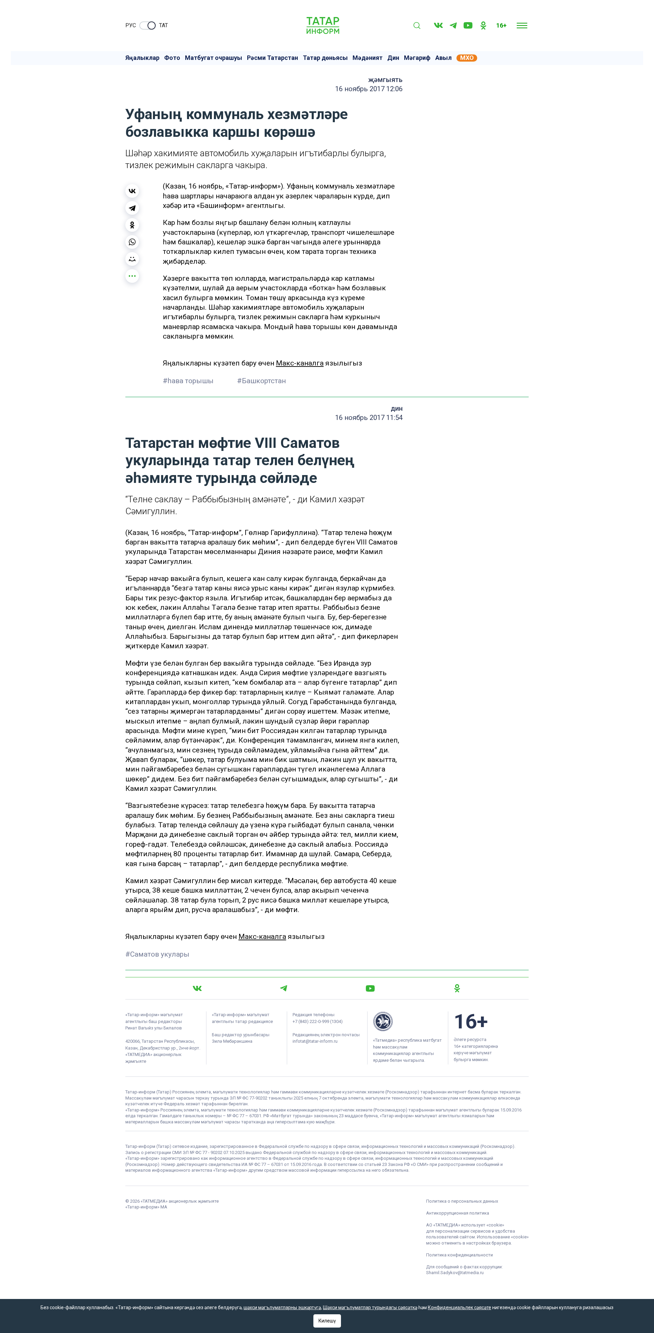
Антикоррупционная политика (457, 1213)
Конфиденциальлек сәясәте (459, 1307)
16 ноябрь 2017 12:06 (369, 89)
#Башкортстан (261, 381)
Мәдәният (368, 57)
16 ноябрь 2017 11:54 (369, 417)
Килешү (327, 1320)
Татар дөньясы (325, 57)
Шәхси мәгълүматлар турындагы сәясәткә (370, 1307)
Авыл (443, 57)
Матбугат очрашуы (213, 57)
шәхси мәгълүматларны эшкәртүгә (282, 1307)
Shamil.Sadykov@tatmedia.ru (455, 1272)
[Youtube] (468, 25)
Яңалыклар (142, 57)
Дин (393, 57)
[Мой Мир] (132, 259)
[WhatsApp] (132, 242)
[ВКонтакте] (132, 191)
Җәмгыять (385, 80)
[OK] (483, 25)
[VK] (438, 25)
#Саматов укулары (157, 954)
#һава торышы (189, 381)
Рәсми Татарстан (272, 57)
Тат (163, 25)
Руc (130, 25)
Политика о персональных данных (462, 1201)
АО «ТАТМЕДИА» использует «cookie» (465, 1225)
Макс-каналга (300, 363)
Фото (172, 57)
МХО (467, 57)
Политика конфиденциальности (459, 1254)
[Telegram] (453, 25)
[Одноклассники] (132, 225)
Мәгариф (417, 57)
